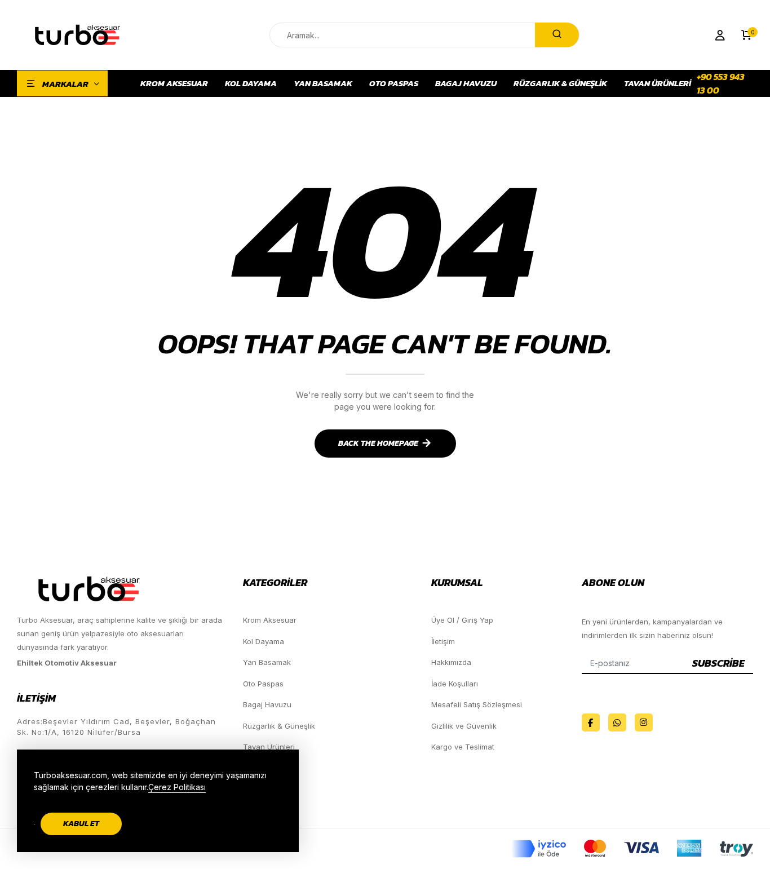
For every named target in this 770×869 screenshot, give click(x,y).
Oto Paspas (393, 83)
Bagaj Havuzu (466, 83)
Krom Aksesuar (174, 83)
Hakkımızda (451, 662)
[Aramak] (557, 35)
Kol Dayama (251, 83)
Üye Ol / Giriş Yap (462, 619)
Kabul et (81, 824)
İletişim (443, 641)
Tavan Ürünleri (657, 83)
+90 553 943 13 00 (721, 83)
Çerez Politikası (177, 787)
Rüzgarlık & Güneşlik (560, 83)
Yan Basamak (323, 83)
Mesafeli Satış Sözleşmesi (476, 704)
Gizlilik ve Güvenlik (464, 725)
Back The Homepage (378, 443)
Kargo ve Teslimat (462, 746)
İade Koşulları (454, 683)
